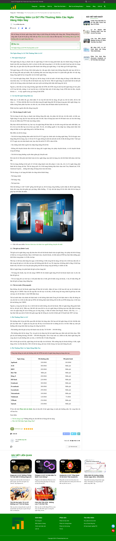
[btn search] (104, 2)
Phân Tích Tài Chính (60, 6)
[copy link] (29, 28)
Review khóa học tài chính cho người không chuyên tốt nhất (43, 244)
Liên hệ (100, 6)
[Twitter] (74, 440)
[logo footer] (21, 523)
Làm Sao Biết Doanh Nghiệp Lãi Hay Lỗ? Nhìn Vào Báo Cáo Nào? (98, 40)
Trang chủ (34, 6)
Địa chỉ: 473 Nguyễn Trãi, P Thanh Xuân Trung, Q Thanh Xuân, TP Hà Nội (27, 1)
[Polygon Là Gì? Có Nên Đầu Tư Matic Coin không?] (46, 466)
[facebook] (70, 440)
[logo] (13, 8)
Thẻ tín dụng (40, 488)
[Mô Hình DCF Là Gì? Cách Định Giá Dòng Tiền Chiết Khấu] (86, 50)
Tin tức (61, 528)
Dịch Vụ (50, 6)
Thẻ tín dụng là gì (17, 418)
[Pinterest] (75, 440)
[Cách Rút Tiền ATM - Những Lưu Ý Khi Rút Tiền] (46, 493)
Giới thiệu (42, 6)
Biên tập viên (20, 24)
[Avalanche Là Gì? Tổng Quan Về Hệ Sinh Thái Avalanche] (70, 466)
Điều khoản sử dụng (40, 523)
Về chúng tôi (38, 520)
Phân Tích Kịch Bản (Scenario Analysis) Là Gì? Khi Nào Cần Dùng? (98, 58)
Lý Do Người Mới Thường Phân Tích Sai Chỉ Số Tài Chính (98, 31)
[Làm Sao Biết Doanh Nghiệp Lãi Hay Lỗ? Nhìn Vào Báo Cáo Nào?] (86, 41)
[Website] (72, 440)
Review (88, 6)
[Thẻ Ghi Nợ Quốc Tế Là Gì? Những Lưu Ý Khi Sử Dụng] (21, 493)
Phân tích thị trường (64, 526)
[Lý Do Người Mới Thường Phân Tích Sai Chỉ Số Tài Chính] (86, 32)
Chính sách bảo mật (40, 526)
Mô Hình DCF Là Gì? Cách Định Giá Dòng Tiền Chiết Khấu (98, 49)
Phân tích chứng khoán (92, 461)
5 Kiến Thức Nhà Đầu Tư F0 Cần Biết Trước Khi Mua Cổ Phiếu (98, 22)
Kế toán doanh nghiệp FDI (90, 526)
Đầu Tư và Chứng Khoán (76, 6)
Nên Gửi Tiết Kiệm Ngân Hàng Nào (23, 421)
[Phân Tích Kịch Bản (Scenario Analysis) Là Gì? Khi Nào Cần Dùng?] (86, 59)
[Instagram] (77, 440)
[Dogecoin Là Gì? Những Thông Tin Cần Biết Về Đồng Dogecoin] (21, 466)
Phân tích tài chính (44, 36)
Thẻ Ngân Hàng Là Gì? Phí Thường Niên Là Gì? (24, 47)
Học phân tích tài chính (90, 520)
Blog (94, 6)
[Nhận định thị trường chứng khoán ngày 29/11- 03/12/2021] (95, 466)
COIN (13, 461)
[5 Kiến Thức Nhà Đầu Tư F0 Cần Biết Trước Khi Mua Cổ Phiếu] (86, 23)
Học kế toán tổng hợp (89, 523)
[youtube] (79, 440)
